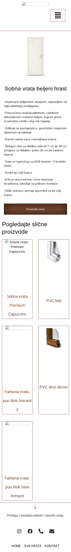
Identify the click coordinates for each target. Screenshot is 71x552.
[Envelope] (52, 531)
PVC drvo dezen (54, 387)
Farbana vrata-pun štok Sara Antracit (17, 487)
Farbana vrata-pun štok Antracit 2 (17, 401)
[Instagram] (19, 531)
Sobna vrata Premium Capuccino (17, 305)
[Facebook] (30, 531)
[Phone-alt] (41, 531)
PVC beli (53, 301)
